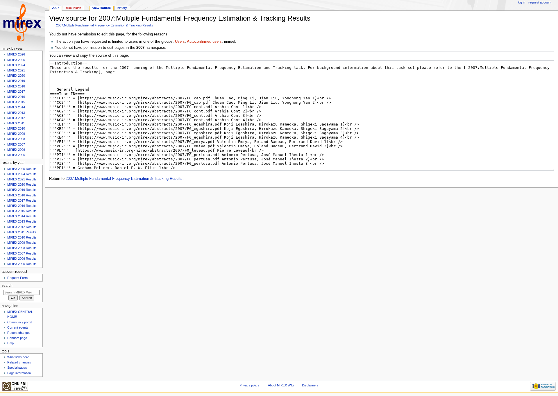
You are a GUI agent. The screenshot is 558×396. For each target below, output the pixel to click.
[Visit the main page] (22, 22)
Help (10, 343)
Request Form (17, 277)
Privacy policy (249, 385)
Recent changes (19, 332)
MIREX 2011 (16, 123)
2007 (55, 8)
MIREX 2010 (16, 128)
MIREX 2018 (16, 86)
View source (101, 8)
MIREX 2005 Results (22, 264)
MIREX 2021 (16, 70)
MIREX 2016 (16, 96)
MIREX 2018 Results (22, 195)
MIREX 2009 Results (22, 242)
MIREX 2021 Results (22, 179)
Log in (521, 2)
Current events (17, 327)
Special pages (17, 367)
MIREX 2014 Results (22, 216)
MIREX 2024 (16, 65)
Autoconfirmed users (204, 42)
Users (180, 42)
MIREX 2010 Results (22, 237)
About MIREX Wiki (281, 385)
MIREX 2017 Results (22, 200)
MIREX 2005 (16, 155)
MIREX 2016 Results (22, 205)
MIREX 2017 (16, 91)
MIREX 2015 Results (22, 211)
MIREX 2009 (16, 133)
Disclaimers (310, 385)
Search (7, 285)
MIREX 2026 (16, 54)
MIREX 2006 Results (22, 258)
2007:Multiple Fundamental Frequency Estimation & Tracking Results (104, 25)
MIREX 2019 (16, 81)
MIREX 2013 (16, 112)
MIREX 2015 (16, 102)
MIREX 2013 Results (22, 221)
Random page (17, 338)
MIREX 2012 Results (22, 227)
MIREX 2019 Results (22, 189)
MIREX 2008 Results (22, 248)
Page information (19, 373)
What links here (18, 357)
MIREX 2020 (16, 75)
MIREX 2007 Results (22, 253)
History (122, 8)
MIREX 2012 (16, 118)
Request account (539, 2)
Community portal (19, 322)
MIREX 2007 (16, 144)
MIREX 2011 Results (21, 232)
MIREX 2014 (16, 107)
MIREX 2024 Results (22, 174)
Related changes (19, 362)
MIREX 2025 (16, 60)
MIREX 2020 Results (22, 184)
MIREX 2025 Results (22, 169)
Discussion (73, 8)
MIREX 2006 (16, 149)
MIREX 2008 (16, 139)
